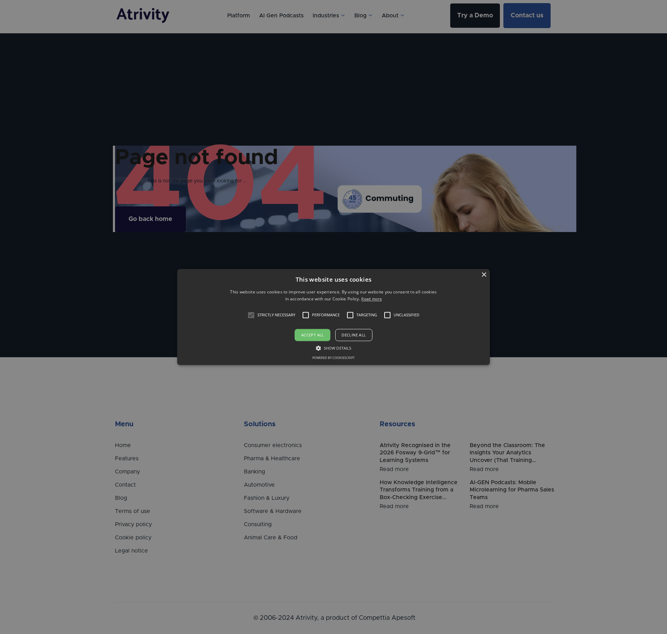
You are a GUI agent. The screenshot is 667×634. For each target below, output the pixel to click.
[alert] (333, 317)
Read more (371, 299)
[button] (251, 315)
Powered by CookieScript (333, 358)
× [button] (483, 274)
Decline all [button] (353, 334)
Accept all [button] (312, 334)
